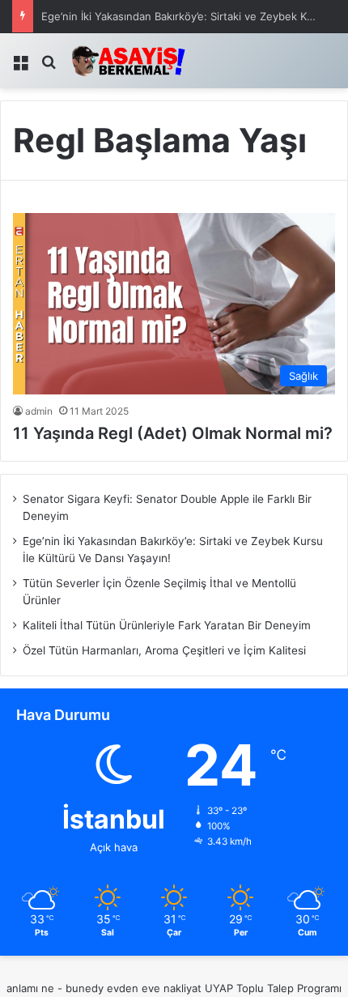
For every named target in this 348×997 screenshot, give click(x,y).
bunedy (85, 988)
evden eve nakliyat (154, 988)
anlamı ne (30, 988)
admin (39, 411)
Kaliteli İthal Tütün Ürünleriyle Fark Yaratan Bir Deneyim (167, 625)
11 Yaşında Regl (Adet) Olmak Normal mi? (173, 433)
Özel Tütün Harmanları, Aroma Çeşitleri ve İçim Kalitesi (164, 650)
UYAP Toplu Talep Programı (273, 988)
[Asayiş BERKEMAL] (133, 61)
